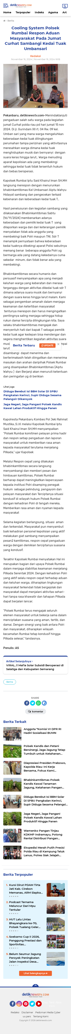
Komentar (37, 711)
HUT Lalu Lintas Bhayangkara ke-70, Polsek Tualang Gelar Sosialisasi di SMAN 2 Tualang (23, 923)
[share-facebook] (26, 703)
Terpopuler (23, 12)
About (59, 1002)
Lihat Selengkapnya (35, 973)
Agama (53, 12)
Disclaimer (27, 1012)
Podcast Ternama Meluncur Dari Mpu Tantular (22, 905)
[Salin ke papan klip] (44, 703)
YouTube (41, 1008)
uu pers (27, 1016)
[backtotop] (35, 987)
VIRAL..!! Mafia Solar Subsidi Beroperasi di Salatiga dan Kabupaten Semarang (35, 667)
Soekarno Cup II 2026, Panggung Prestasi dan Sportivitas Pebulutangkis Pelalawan (25, 940)
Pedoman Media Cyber (47, 1012)
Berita (9, 681)
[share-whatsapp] (38, 703)
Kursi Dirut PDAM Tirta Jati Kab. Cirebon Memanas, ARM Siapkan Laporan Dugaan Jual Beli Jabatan (26, 888)
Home (7, 12)
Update (48, 345)
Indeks (39, 12)
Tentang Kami (54, 1004)
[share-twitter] (32, 703)
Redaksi (15, 1012)
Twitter (33, 1008)
